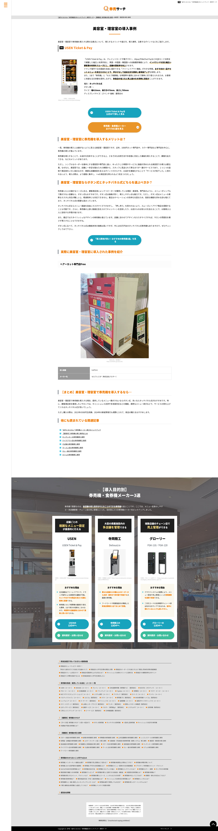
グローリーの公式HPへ (158, 624)
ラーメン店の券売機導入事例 (72, 447)
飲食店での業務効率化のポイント (146, 673)
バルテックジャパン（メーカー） (71, 698)
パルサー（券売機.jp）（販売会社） (114, 707)
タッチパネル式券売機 (113, 722)
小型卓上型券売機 (129, 722)
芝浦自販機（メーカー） (86, 691)
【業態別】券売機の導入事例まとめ (75, 433)
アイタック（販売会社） (121, 694)
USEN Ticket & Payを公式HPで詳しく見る (115, 112)
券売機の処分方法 (89, 769)
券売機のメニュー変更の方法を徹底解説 (120, 766)
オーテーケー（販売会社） (88, 701)
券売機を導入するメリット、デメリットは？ (74, 775)
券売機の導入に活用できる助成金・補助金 (110, 772)
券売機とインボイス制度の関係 (100, 785)
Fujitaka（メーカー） (123, 691)
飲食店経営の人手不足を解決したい (94, 676)
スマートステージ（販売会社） (70, 704)
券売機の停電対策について (144, 762)
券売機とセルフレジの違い (106, 769)
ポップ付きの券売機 (162, 769)
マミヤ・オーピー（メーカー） (160, 691)
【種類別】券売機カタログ (70, 718)
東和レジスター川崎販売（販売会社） (136, 704)
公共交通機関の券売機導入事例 (127, 738)
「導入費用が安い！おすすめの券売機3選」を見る (115, 240)
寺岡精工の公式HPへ (115, 624)
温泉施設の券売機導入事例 (132, 744)
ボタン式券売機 (99, 722)
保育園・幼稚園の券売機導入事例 (71, 741)
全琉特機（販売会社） (154, 707)
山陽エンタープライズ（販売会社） (94, 704)
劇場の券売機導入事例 (90, 738)
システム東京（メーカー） (102, 694)
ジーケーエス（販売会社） (94, 711)
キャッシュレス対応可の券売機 (147, 722)
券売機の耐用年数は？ (67, 779)
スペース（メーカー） (139, 694)
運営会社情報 (65, 792)
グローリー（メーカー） (68, 691)
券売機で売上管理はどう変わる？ (97, 762)
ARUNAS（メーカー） (82, 688)
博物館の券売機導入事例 (107, 738)
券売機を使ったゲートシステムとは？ (136, 782)
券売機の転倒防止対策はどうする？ (122, 762)
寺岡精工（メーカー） (140, 691)
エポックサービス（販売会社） (70, 707)
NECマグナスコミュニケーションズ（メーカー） (76, 694)
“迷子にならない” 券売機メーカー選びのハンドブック (81, 430)
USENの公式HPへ (72, 624)
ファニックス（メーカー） (108, 701)
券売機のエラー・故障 (146, 769)
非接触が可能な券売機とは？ (69, 726)
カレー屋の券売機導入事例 (71, 451)
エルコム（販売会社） (91, 698)
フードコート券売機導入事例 (69, 751)
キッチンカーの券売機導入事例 (73, 437)
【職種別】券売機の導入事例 (71, 733)
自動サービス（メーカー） (91, 707)
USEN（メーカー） (67, 688)
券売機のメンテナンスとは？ (127, 769)
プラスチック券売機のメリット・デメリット (149, 766)
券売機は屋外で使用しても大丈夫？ (110, 782)
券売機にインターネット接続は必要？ (72, 762)
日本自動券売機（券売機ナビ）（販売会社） (123, 688)
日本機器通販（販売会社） (113, 711)
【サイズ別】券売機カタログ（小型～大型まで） (76, 722)
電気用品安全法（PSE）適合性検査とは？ (90, 779)
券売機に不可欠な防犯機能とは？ (94, 766)
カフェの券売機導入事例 (71, 454)
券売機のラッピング (88, 772)
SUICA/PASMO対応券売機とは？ (71, 769)
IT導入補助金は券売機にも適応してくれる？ (74, 785)
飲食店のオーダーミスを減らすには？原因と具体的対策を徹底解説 (136, 669)
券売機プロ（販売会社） (124, 698)
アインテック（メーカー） (105, 691)
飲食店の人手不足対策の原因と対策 (102, 669)
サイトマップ (165, 829)
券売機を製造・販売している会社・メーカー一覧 (78, 683)
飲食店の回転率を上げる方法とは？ (93, 673)
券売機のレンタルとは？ (141, 779)
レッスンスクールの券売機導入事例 (151, 738)
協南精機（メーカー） (126, 701)
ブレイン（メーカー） (99, 688)
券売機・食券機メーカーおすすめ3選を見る (114, 127)
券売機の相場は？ (150, 772)
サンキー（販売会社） (115, 704)
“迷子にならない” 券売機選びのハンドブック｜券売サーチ (199, 2)
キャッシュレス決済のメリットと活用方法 (120, 673)
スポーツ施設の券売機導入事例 (70, 738)
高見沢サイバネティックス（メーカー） (149, 701)
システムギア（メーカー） (136, 707)
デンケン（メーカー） (155, 694)
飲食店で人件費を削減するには (70, 676)
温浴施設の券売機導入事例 (69, 744)
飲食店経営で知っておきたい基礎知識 (74, 661)
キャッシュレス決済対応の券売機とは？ (119, 779)
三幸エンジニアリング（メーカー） (72, 711)
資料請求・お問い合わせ (72, 635)
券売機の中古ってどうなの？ (133, 775)
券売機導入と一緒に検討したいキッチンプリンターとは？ (78, 782)
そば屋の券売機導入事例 (71, 444)
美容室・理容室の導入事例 (158, 741)
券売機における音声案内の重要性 (71, 766)
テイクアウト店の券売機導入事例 (74, 440)
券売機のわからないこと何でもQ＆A (74, 758)
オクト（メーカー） (107, 698)
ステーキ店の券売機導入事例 (111, 744)
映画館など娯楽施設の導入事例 (89, 744)
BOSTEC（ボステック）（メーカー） (151, 688)
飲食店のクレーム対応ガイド (69, 673)
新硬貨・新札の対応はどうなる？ (156, 775)
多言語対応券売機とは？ (133, 772)
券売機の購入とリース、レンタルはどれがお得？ (106, 775)
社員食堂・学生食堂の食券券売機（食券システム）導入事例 (128, 741)
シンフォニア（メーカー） (69, 701)
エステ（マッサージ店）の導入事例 (95, 741)
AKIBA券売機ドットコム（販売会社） (146, 698)
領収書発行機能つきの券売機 (69, 772)
